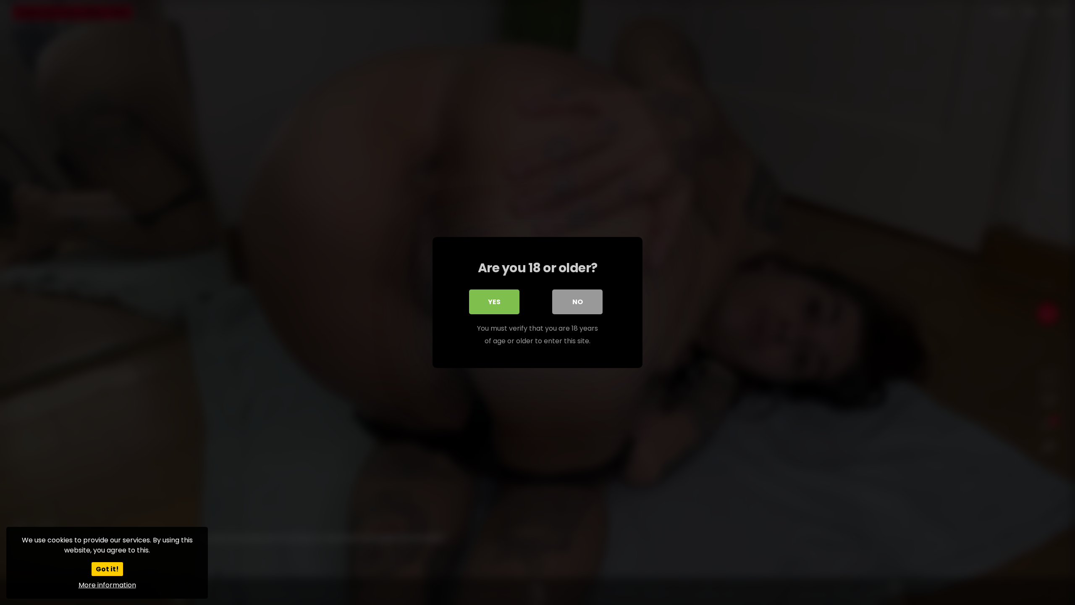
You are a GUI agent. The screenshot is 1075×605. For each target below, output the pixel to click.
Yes (494, 302)
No (577, 302)
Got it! (107, 569)
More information (107, 585)
